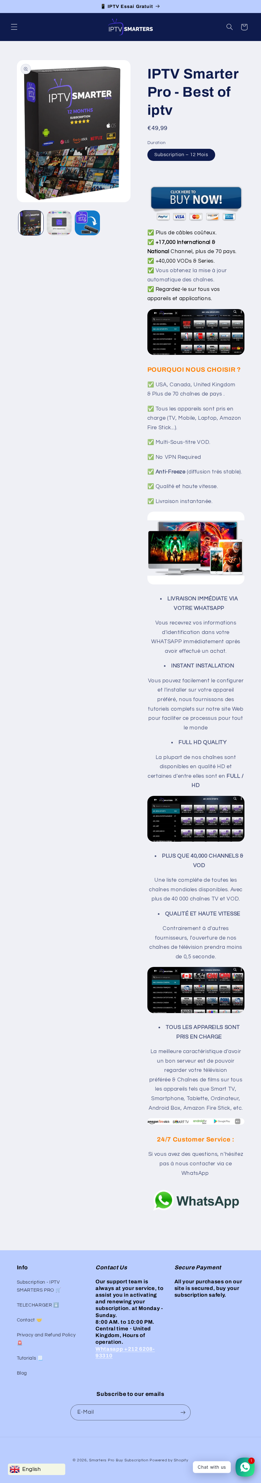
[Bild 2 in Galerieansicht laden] (59, 222)
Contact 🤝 (29, 1320)
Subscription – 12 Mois (181, 154)
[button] (14, 27)
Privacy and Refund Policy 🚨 (46, 1339)
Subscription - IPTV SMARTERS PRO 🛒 (39, 1286)
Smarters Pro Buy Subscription (118, 1460)
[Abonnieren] (183, 1412)
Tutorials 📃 (30, 1358)
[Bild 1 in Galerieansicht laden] (30, 222)
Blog (22, 1373)
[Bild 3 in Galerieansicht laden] (87, 222)
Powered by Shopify (169, 1460)
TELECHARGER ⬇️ (38, 1305)
